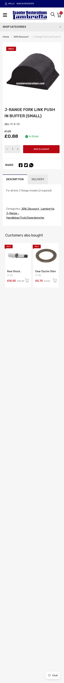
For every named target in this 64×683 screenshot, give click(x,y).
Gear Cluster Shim (45, 271)
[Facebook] (20, 165)
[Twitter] (26, 165)
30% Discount (30, 208)
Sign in (20, 4)
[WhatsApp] (31, 165)
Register (29, 4)
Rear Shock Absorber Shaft (16, 273)
